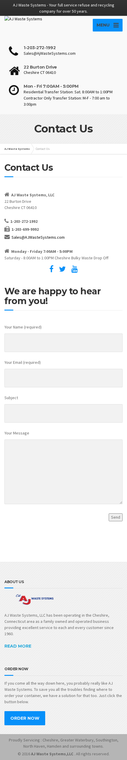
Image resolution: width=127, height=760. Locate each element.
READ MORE (17, 646)
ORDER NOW (24, 718)
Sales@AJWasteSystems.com (38, 237)
